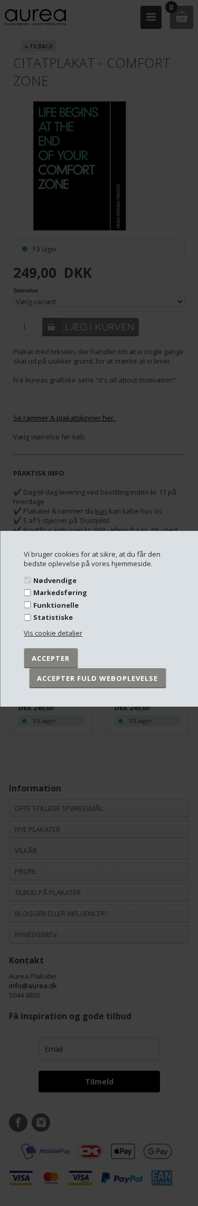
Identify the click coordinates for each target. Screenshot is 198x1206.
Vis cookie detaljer (53, 633)
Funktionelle (56, 605)
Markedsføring (60, 592)
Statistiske (53, 617)
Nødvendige (55, 580)
